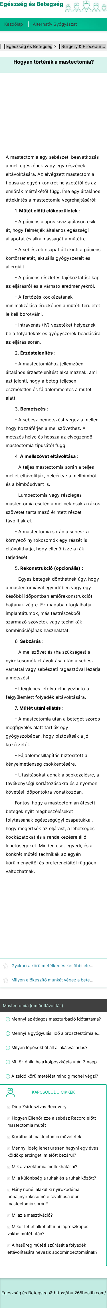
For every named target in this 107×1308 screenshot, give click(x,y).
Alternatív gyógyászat (55, 24)
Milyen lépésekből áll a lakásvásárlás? (49, 1047)
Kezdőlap (13, 24)
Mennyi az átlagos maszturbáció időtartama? (56, 1019)
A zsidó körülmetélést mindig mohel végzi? (54, 1076)
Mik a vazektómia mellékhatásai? (44, 1166)
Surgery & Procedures (83, 46)
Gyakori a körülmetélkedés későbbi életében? (57, 965)
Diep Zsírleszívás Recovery (39, 1106)
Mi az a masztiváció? (32, 1215)
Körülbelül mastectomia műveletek (46, 1136)
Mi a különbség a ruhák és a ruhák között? (54, 1178)
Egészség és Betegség (29, 46)
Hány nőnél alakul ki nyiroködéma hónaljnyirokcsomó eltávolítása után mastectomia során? (43, 1196)
